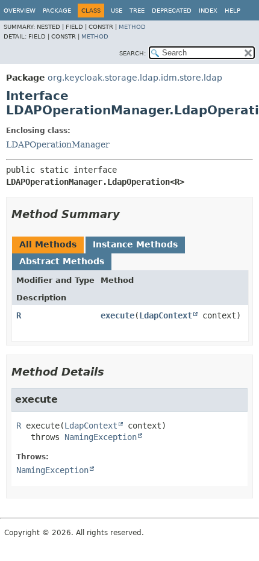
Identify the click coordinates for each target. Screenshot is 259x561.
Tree (137, 10)
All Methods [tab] (47, 244)
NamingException (100, 437)
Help (232, 10)
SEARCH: (132, 53)
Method (132, 26)
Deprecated (172, 10)
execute (117, 315)
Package (57, 10)
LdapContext (165, 315)
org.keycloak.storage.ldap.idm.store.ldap (135, 77)
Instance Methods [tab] (135, 244)
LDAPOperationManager (58, 144)
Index (208, 10)
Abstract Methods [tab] (61, 261)
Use (116, 10)
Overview (20, 10)
